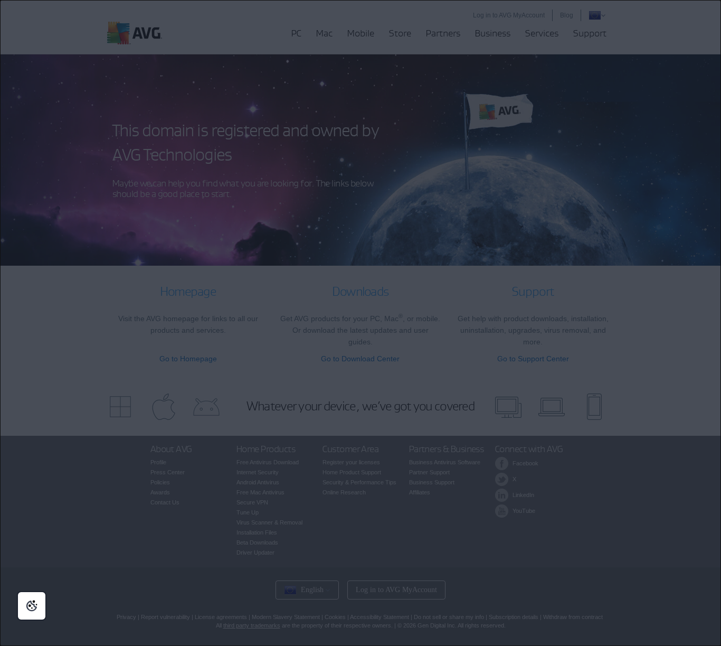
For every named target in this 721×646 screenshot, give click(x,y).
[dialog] (360, 323)
